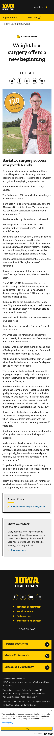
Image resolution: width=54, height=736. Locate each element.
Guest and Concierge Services (16, 693)
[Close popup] (51, 711)
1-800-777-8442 (27, 629)
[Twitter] (23, 597)
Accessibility (8, 685)
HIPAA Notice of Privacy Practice (17, 682)
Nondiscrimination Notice (14, 679)
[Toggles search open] (46, 7)
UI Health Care (18, 701)
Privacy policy (7, 723)
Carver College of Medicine (37, 701)
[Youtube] (31, 597)
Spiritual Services (37, 693)
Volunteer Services (11, 697)
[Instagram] (39, 597)
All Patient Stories (29, 36)
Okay (27, 729)
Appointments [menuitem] (10, 17)
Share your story (18, 550)
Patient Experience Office (33, 690)
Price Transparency (28, 697)
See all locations (24, 611)
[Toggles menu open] (49, 7)
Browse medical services (28, 620)
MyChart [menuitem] (32, 17)
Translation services (11, 690)
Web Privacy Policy (41, 682)
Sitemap (6, 701)
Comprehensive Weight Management (28, 506)
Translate (37, 7)
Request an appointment (28, 606)
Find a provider (23, 616)
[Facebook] (15, 597)
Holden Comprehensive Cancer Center (19, 705)
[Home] (10, 7)
